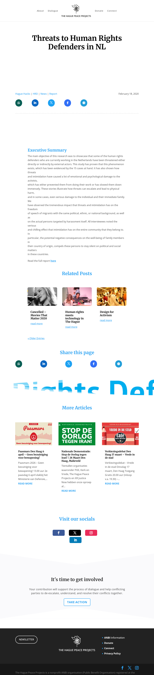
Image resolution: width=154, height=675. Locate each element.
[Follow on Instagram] (91, 533)
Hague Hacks (22, 93)
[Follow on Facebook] (59, 533)
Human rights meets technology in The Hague (74, 316)
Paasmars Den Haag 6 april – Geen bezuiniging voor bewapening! (33, 454)
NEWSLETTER (26, 639)
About (40, 11)
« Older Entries (36, 338)
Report (53, 93)
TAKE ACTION (77, 602)
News (43, 93)
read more (37, 323)
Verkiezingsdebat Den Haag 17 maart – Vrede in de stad (120, 454)
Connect (112, 11)
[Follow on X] (75, 533)
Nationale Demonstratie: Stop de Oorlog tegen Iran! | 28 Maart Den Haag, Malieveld (76, 456)
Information (114, 637)
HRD (35, 93)
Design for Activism (107, 313)
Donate (99, 11)
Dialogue (53, 11)
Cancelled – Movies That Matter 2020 (39, 315)
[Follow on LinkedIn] (75, 540)
